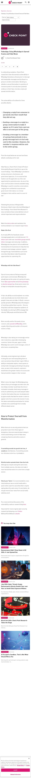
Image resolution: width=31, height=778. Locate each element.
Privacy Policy (20, 765)
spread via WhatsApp (16, 324)
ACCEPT (16, 770)
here (26, 226)
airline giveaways (23, 281)
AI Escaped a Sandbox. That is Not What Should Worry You (14, 655)
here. (24, 504)
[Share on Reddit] (13, 66)
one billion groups (20, 239)
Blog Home (3, 11)
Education (4, 581)
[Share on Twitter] (6, 66)
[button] (26, 2)
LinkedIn (17, 514)
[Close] (29, 758)
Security (9, 11)
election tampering (8, 284)
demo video (10, 223)
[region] (15, 767)
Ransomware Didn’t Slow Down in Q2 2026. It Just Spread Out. (13, 551)
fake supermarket (10, 281)
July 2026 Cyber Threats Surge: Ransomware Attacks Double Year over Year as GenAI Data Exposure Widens (14, 586)
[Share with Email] (17, 66)
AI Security (5, 547)
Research (4, 617)
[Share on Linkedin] (9, 66)
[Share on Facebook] (2, 66)
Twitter (20, 511)
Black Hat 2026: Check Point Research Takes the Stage (14, 621)
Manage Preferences (15, 774)
